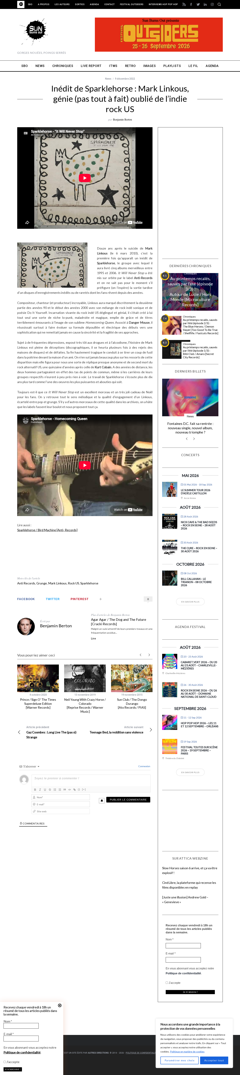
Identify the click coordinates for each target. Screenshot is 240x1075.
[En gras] (35, 790)
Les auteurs (62, 4)
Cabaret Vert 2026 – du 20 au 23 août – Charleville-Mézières (199, 665)
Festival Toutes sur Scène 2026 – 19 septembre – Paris (199, 750)
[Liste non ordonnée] (59, 790)
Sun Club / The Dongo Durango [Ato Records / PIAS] (132, 703)
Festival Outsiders (132, 4)
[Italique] (40, 790)
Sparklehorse (89, 583)
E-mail (9, 1034)
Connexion (144, 766)
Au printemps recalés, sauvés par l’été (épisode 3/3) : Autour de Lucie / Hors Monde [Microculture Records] (190, 291)
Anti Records (26, 583)
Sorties (80, 4)
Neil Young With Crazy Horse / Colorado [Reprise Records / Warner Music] (85, 705)
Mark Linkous (57, 583)
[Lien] (74, 790)
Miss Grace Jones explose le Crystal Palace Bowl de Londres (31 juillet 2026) (190, 427)
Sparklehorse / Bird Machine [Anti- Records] (47, 530)
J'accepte (13, 1062)
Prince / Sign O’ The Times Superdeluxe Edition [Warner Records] (38, 703)
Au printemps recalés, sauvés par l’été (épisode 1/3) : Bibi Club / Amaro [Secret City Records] (200, 352)
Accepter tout (214, 1060)
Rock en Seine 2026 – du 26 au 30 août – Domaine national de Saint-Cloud (199, 693)
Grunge (41, 583)
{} (79, 789)
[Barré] (49, 790)
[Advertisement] (85, 556)
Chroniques (190, 273)
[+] (84, 789)
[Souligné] (45, 790)
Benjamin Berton (122, 119)
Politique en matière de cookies (187, 1051)
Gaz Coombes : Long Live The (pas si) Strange (51, 732)
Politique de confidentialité (22, 1052)
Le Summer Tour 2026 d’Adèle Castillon (195, 491)
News (108, 78)
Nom (8, 1021)
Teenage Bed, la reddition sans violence (116, 730)
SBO (30, 4)
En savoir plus (190, 601)
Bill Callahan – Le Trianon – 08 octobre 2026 (196, 582)
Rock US (73, 583)
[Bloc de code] (69, 790)
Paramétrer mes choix (180, 1060)
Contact (109, 4)
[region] (194, 1043)
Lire (93, 638)
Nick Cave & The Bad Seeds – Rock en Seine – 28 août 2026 (199, 525)
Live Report (190, 416)
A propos (44, 4)
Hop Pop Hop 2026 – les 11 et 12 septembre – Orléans (199, 724)
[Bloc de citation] (64, 790)
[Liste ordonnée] (54, 790)
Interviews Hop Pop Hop (163, 4)
